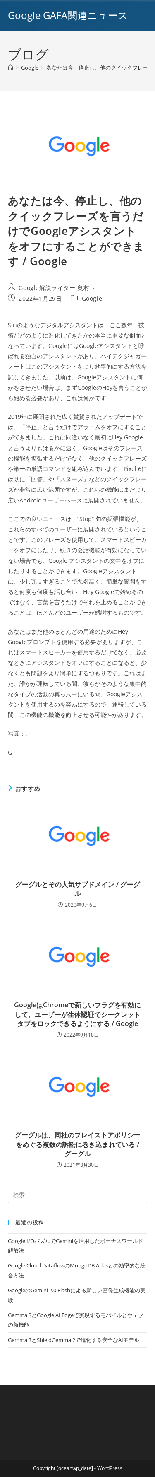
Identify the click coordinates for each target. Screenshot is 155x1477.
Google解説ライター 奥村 (54, 288)
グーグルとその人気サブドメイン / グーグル (77, 889)
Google (92, 298)
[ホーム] (10, 67)
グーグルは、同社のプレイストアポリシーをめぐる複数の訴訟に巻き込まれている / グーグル (78, 1144)
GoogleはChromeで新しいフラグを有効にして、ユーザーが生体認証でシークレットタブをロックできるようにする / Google (77, 1014)
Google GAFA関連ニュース (68, 15)
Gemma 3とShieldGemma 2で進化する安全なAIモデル (73, 1340)
